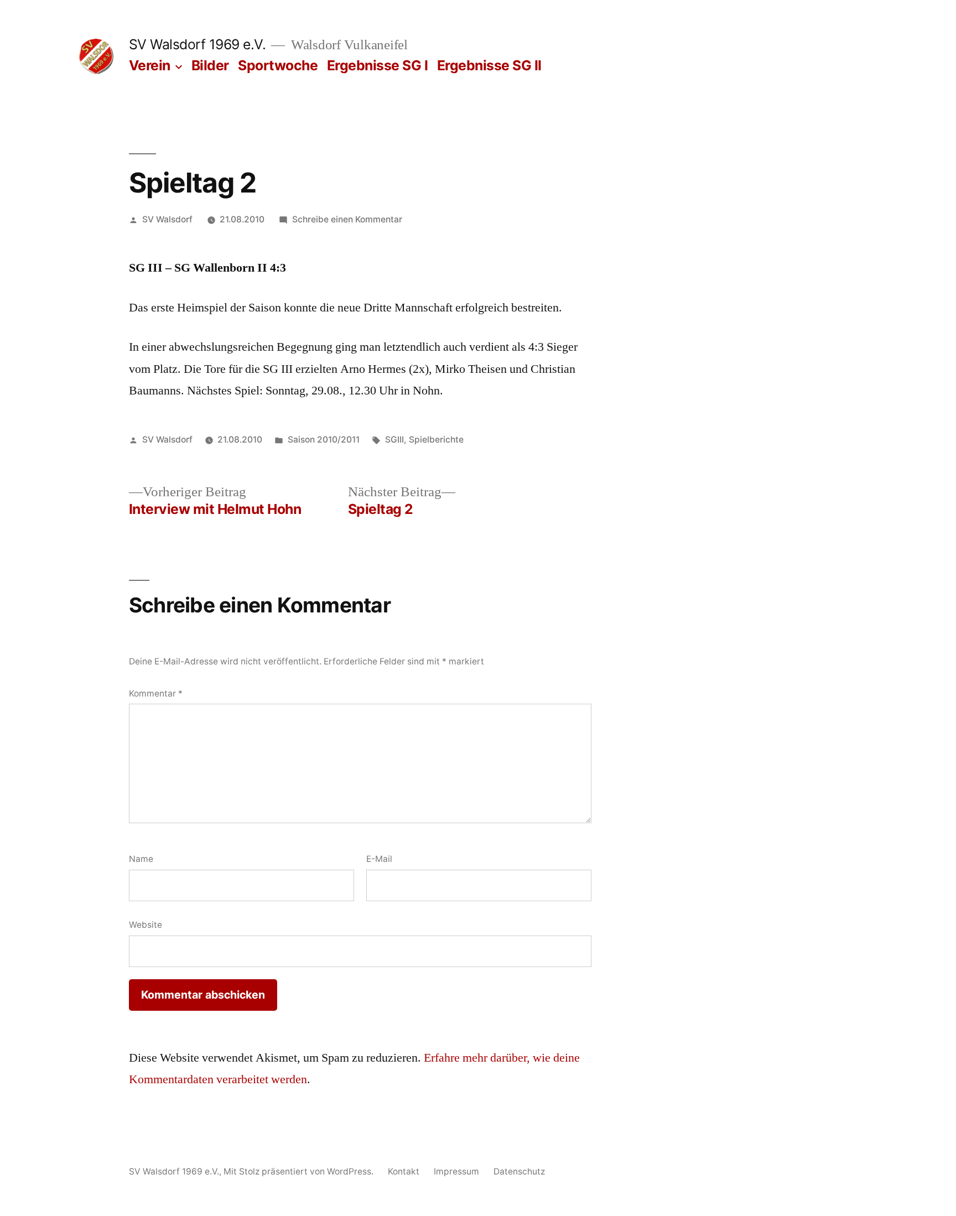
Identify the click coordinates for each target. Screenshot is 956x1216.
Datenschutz (519, 1171)
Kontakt (403, 1171)
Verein (149, 65)
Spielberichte (436, 439)
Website (145, 924)
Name (141, 859)
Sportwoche (278, 65)
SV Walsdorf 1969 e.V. (197, 44)
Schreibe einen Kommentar (347, 219)
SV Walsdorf (167, 219)
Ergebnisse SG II (489, 65)
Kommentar (156, 693)
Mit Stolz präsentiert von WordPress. (300, 1171)
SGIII (394, 439)
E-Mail (379, 859)
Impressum (456, 1171)
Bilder (210, 65)
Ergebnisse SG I (377, 65)
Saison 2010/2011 (324, 439)
